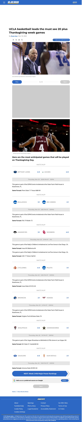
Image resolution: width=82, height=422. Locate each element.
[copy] (22, 40)
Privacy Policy (45, 406)
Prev (17, 82)
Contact (43, 403)
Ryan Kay (14, 36)
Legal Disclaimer (33, 409)
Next (65, 82)
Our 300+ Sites (63, 403)
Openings (31, 403)
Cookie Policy (18, 409)
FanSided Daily (19, 406)
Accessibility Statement (48, 409)
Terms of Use (62, 406)
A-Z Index (61, 409)
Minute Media (10, 416)
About (16, 403)
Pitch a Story (32, 406)
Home (14, 391)
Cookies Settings (19, 412)
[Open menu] (4, 2)
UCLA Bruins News (22, 391)
